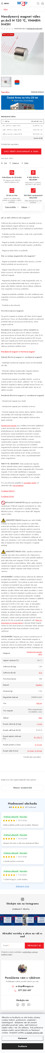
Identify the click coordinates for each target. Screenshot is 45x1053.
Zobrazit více (22, 886)
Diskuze (24, 207)
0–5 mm (30, 751)
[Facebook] (17, 1004)
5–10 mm (38, 745)
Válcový (39, 703)
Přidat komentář (22, 788)
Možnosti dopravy (37, 92)
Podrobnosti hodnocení (34, 29)
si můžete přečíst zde (34, 1032)
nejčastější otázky (30, 483)
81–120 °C (38, 737)
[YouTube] (28, 1004)
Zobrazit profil (21, 909)
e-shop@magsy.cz (25, 986)
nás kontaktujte (18, 485)
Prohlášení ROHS (7, 496)
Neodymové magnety (8, 425)
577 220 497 (24, 990)
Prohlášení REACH (8, 491)
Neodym (39, 685)
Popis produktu (10, 207)
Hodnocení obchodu (22, 803)
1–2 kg (39, 724)
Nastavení (22, 1038)
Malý (40, 718)
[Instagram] (23, 1004)
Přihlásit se (34, 945)
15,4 (40, 673)
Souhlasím (22, 1046)
